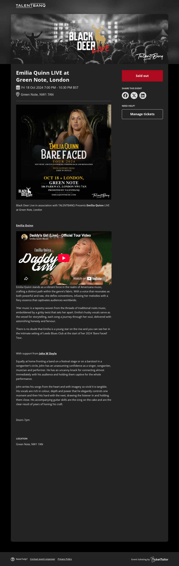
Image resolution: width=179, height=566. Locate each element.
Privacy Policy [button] (65, 559)
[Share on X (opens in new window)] (134, 95)
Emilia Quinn (24, 225)
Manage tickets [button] (142, 114)
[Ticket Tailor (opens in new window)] (159, 559)
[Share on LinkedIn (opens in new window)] (142, 95)
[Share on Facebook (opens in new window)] (125, 95)
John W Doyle (47, 353)
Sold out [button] (142, 76)
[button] (42, 559)
